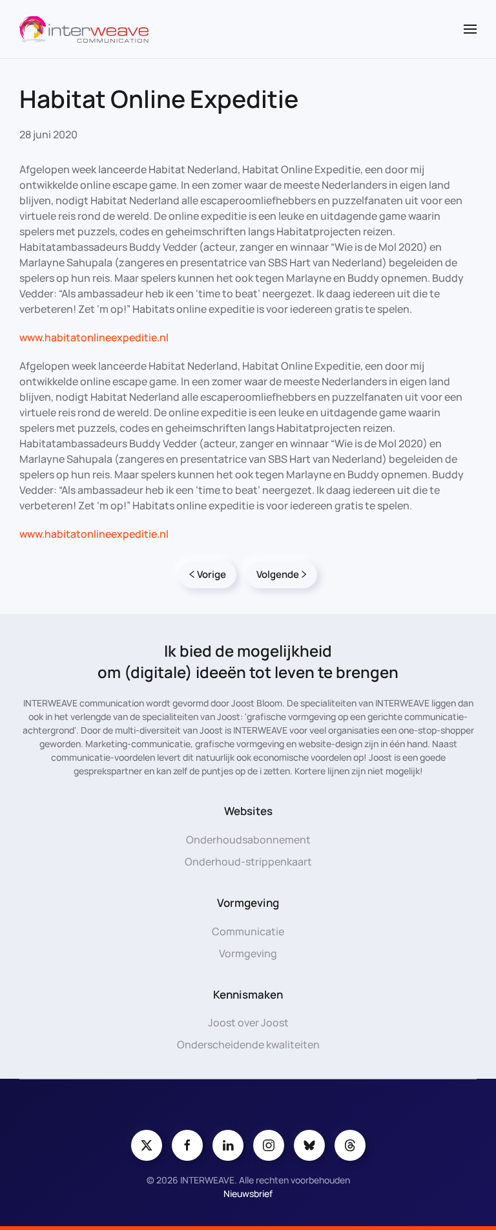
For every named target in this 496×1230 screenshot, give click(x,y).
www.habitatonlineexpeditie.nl (94, 337)
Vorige (211, 574)
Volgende (277, 574)
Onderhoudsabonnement (248, 839)
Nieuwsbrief (248, 1193)
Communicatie (248, 931)
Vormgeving (248, 953)
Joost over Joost (248, 1022)
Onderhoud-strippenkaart (248, 861)
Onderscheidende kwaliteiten (248, 1044)
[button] (470, 29)
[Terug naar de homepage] (84, 29)
